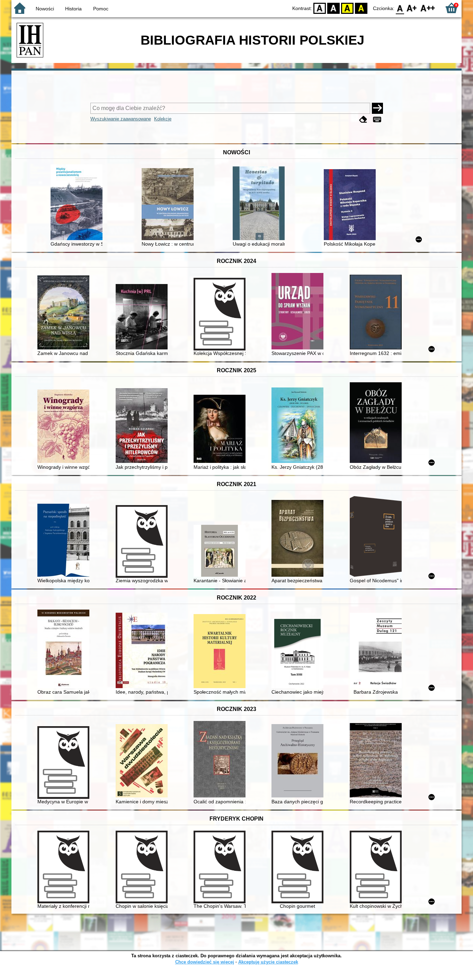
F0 (400, 8)
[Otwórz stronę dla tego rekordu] (78, 202)
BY (361, 8)
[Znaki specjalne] (377, 119)
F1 (412, 8)
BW (333, 8)
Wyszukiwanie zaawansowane (120, 118)
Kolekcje (162, 118)
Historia (73, 8)
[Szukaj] (377, 108)
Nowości (45, 8)
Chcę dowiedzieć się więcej (204, 962)
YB (347, 8)
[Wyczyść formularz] (363, 119)
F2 (428, 8)
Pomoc (100, 8)
